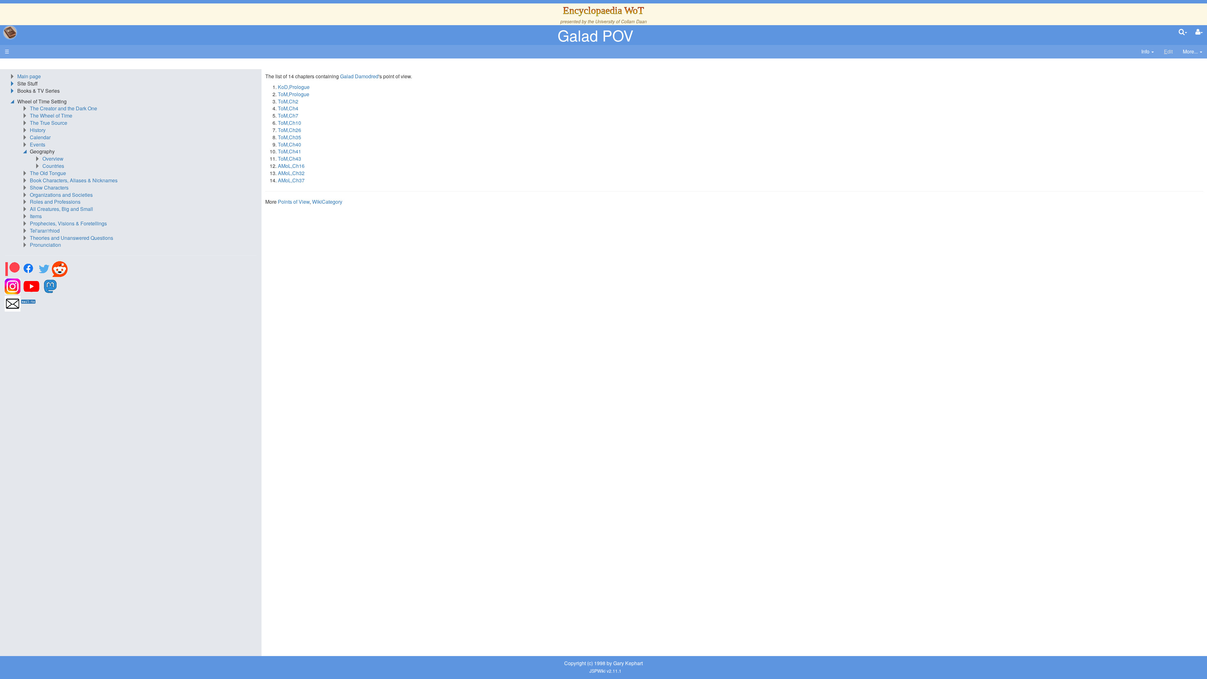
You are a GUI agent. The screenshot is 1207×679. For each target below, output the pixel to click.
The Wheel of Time (51, 115)
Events (37, 144)
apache (10, 32)
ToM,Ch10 (289, 122)
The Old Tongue (48, 173)
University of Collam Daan (621, 21)
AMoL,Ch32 (291, 173)
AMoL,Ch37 (291, 180)
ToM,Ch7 (288, 115)
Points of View (294, 201)
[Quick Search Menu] (1183, 32)
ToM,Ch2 (288, 101)
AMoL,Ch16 (291, 165)
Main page (29, 76)
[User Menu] (1199, 32)
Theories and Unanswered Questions (71, 237)
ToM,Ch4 (288, 108)
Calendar (40, 137)
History (38, 130)
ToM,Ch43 (289, 158)
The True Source (48, 122)
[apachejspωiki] (10, 32)
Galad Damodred (359, 76)
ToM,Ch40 (289, 144)
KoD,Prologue (294, 87)
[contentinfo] (1148, 51)
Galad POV (595, 35)
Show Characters (49, 187)
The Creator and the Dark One (63, 108)
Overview (52, 158)
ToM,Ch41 (289, 151)
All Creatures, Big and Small (61, 209)
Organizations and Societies (61, 194)
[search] (1183, 32)
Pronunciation (45, 244)
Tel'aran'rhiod (45, 230)
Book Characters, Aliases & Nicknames (74, 180)
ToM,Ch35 (289, 137)
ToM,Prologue (293, 94)
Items (36, 216)
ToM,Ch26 (289, 130)
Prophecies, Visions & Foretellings (68, 223)
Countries (53, 165)
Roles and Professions (55, 201)
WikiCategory (327, 201)
